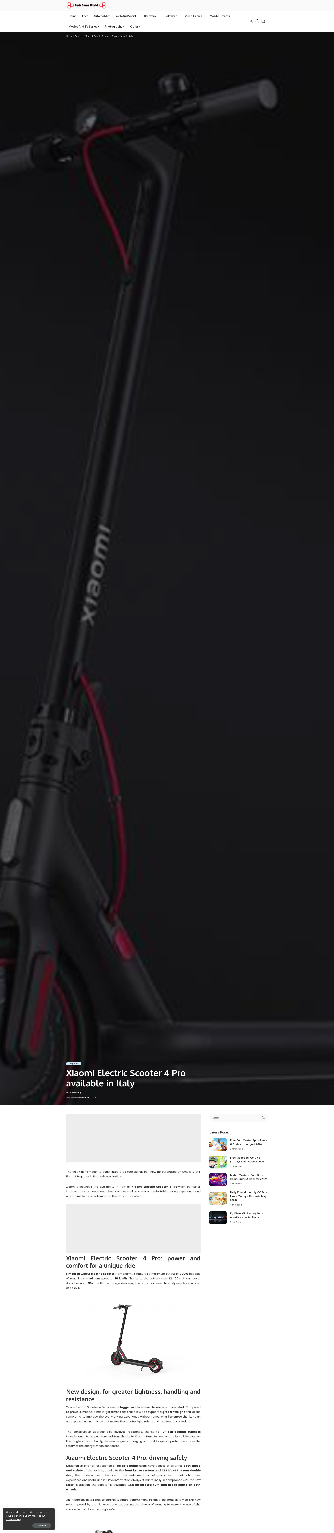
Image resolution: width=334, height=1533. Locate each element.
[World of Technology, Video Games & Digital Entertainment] (86, 5)
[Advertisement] (133, 1138)
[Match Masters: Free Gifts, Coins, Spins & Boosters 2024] (218, 1179)
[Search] (263, 21)
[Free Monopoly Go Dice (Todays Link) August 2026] (218, 1162)
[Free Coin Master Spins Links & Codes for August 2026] (218, 1144)
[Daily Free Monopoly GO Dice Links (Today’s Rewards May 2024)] (218, 1198)
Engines (74, 1063)
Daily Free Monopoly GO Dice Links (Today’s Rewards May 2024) (249, 1196)
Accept (42, 1525)
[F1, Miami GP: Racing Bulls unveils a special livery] (218, 1217)
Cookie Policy (13, 1519)
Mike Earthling (73, 1093)
